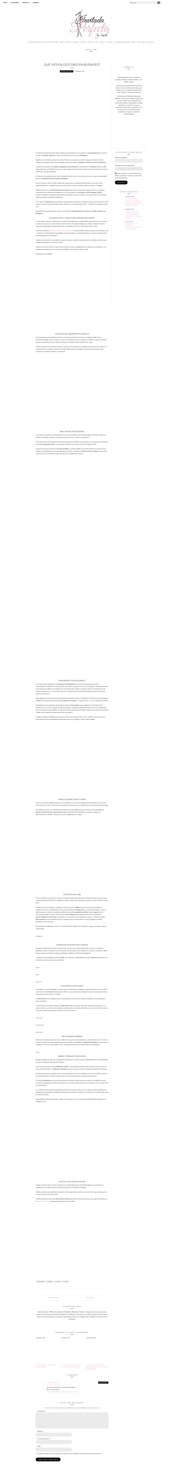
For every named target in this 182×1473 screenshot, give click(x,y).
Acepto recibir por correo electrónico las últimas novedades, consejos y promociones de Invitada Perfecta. (128, 176)
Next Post (90, 1297)
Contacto (25, 2)
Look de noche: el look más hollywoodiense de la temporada (133, 226)
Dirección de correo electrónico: (124, 165)
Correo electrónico (44, 1439)
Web (38, 1446)
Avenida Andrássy (43, 1201)
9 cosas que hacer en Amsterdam (46, 1366)
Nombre (40, 1431)
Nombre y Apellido (120, 157)
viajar (58, 1281)
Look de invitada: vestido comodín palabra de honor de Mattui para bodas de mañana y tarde (133, 202)
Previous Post (54, 1297)
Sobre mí (36, 2)
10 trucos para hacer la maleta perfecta (71, 1366)
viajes (65, 1281)
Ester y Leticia (51, 1382)
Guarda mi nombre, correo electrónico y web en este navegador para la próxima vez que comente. (69, 1453)
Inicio (5, 2)
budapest (41, 1281)
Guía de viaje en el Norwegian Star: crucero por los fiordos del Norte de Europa (133, 214)
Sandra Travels (66, 71)
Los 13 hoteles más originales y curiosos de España (96, 1367)
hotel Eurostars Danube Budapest (61, 230)
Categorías (14, 2)
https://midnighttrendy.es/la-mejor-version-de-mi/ (62, 1392)
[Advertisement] (129, 269)
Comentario (41, 1411)
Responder (103, 1382)
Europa (50, 1281)
